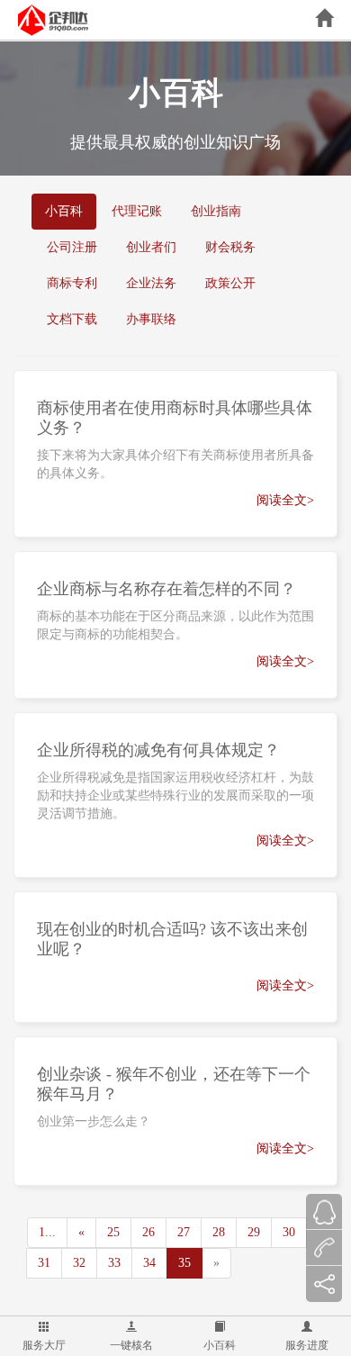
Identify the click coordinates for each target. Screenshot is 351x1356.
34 (149, 1263)
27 (183, 1232)
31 (44, 1263)
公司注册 (72, 247)
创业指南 (216, 211)
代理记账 (137, 211)
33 (114, 1263)
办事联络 (151, 319)
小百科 (219, 1345)
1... (47, 1232)
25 (113, 1232)
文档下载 (72, 319)
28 (218, 1232)
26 (148, 1232)
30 (289, 1232)
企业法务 (151, 283)
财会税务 (230, 247)
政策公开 (230, 283)
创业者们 (151, 247)
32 (79, 1263)
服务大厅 (44, 1345)
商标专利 (72, 283)
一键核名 (131, 1345)
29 (254, 1232)
